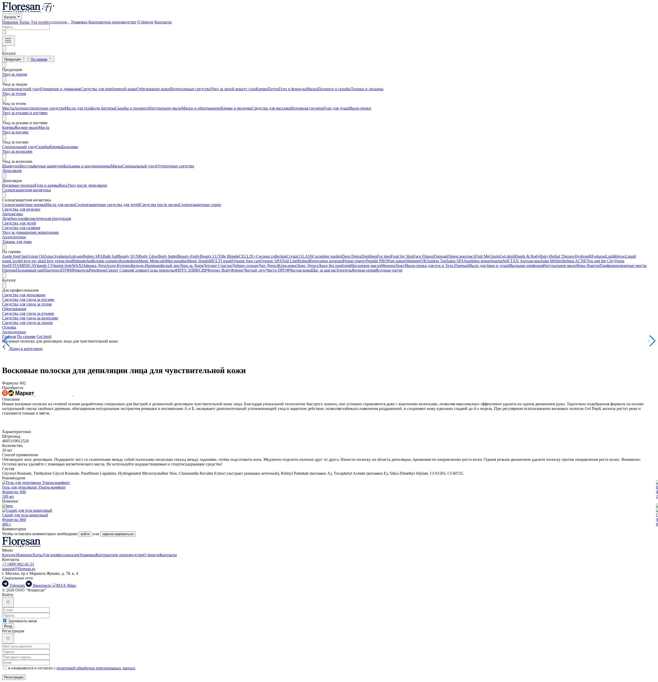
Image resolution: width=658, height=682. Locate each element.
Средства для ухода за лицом (27, 322)
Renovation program (326, 261)
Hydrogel (582, 256)
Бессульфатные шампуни (41, 166)
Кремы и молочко (236, 108)
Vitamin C (42, 265)
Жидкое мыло (26, 127)
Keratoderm (129, 261)
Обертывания (14, 309)
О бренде (145, 22)
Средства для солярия (21, 228)
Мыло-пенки (360, 108)
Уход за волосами (17, 151)
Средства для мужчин (21, 209)
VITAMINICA (22, 265)
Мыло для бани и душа (488, 265)
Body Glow (148, 256)
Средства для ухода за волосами (30, 318)
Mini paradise (176, 261)
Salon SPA (455, 261)
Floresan (440, 256)
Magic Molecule (152, 261)
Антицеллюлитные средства (39, 108)
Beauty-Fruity (188, 256)
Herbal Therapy (562, 256)
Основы (9, 327)
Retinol (303, 261)
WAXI (77, 265)
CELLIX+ (247, 256)
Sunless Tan (436, 261)
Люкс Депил (307, 265)
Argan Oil (36, 256)
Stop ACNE (577, 261)
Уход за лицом (14, 74)
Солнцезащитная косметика (26, 190)
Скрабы (42, 147)
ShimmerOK (416, 261)
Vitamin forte (61, 265)
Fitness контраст (461, 256)
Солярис (140, 270)
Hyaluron (598, 256)
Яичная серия (364, 270)
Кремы (261, 89)
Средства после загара (159, 204)
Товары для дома (17, 241)
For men (384, 256)
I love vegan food (58, 261)
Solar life (548, 261)
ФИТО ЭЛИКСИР (191, 270)
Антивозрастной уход (21, 89)
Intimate (79, 261)
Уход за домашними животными (30, 232)
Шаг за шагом (323, 270)
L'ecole (15, 261)
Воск (63, 185)
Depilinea (369, 256)
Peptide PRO (376, 261)
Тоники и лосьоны (367, 89)
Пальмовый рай (30, 270)
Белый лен (170, 265)
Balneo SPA (93, 256)
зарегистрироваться (117, 534)
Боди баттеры (103, 108)
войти (85, 534)
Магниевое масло (365, 265)
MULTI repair (220, 261)
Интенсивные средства (190, 89)
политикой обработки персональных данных (96, 668)
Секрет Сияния (119, 270)
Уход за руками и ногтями (25, 113)
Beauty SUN (128, 256)
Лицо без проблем (334, 265)
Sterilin (561, 261)
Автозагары (12, 214)
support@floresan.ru (18, 569)
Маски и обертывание (201, 108)
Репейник (97, 270)
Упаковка (79, 22)
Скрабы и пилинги (132, 108)
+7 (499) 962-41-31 (18, 564)
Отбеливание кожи (153, 89)
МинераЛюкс (393, 265)
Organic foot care (246, 261)
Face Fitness (423, 256)
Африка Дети (94, 265)
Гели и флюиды (292, 89)
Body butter (167, 256)
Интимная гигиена (306, 108)
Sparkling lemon (477, 261)
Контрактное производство (112, 22)
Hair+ (544, 256)
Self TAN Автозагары (522, 261)
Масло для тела (78, 108)
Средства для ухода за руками (28, 313)
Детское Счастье (217, 265)
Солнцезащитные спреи (200, 204)
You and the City (600, 261)
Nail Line (289, 261)
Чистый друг (255, 270)
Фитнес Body (219, 270)
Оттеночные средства (175, 166)
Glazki (494, 256)
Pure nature (396, 261)
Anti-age (76, 256)
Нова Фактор (588, 265)
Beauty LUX (210, 256)
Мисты (8, 108)
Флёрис (237, 270)
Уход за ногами (15, 132)
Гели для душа (336, 108)
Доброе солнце (245, 265)
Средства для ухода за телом (27, 304)
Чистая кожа (300, 270)
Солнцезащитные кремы (23, 204)
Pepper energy (354, 261)
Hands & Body (527, 256)
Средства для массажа (271, 108)
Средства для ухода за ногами (28, 299)
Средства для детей (19, 223)
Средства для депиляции (23, 295)
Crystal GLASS (300, 256)
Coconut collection (271, 256)
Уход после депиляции (87, 185)
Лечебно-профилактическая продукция (36, 218)
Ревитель (81, 270)
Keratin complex (105, 261)
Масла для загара (60, 204)
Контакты (163, 22)
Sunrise (497, 261)
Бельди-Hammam (146, 265)
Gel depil (507, 256)
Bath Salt (110, 256)
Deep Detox (351, 256)
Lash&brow (615, 256)
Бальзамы (69, 147)
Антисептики (14, 237)
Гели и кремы (47, 185)
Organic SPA (271, 261)
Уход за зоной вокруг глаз (233, 89)
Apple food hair (15, 256)
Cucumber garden (327, 256)
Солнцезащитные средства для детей (107, 204)
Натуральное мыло (165, 108)
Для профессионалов (60, 555)
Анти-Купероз (118, 265)
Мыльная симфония (525, 265)
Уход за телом (14, 93)
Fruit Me (482, 256)
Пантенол (52, 270)
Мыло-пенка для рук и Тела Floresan (436, 265)
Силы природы (161, 270)
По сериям (26, 336)
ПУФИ (67, 270)
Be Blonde (230, 256)
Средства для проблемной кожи (108, 89)
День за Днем (191, 265)
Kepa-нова (287, 265)
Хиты (24, 22)
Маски (312, 89)
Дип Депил (268, 265)
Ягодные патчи (389, 270)
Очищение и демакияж (60, 89)
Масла (43, 127)
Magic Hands (198, 261)
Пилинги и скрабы (334, 89)
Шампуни (11, 166)
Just (89, 261)
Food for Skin (402, 256)
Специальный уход (19, 147)
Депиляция (12, 170)
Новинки (10, 22)
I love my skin (32, 261)
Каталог (9, 555)
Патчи (273, 89)
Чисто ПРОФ (277, 270)
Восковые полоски (18, 185)
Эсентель (343, 270)
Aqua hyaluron (56, 256)
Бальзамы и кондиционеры (87, 166)
